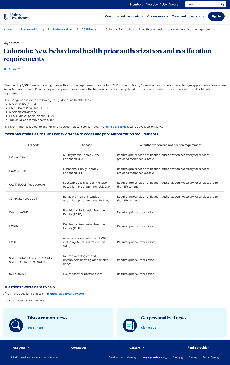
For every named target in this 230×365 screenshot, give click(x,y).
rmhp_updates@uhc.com (67, 293)
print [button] (14, 69)
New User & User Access (162, 4)
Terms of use (211, 357)
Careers (137, 348)
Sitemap (193, 357)
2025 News (89, 29)
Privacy (177, 357)
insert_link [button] (19, 69)
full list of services (117, 127)
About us (21, 348)
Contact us (79, 348)
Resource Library (32, 29)
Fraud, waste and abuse (122, 357)
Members (136, 4)
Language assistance (154, 357)
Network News (63, 29)
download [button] (9, 69)
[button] (126, 16)
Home (7, 29)
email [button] (5, 69)
